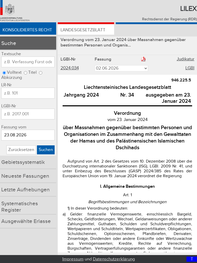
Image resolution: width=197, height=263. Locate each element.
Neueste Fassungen (25, 176)
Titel (32, 72)
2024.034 (70, 68)
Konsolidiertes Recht (27, 30)
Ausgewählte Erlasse (26, 221)
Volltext (14, 72)
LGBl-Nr (8, 106)
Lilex (188, 9)
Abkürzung (11, 77)
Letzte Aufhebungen (25, 189)
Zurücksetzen (21, 149)
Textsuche (11, 54)
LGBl (189, 68)
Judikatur (185, 59)
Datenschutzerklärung (114, 259)
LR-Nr (6, 85)
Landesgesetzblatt (83, 30)
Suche (8, 43)
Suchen (46, 149)
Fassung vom (13, 127)
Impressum (73, 259)
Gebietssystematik (23, 162)
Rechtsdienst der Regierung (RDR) (169, 19)
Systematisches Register (19, 206)
